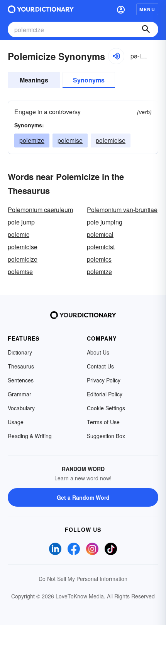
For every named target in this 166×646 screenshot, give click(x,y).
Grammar (19, 394)
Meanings (34, 79)
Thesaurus (21, 366)
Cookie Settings (106, 408)
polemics (99, 259)
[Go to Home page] (41, 9)
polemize (31, 140)
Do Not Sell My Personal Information (83, 579)
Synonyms (89, 79)
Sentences (21, 380)
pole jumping (104, 222)
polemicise (110, 140)
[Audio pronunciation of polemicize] (116, 56)
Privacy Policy (103, 380)
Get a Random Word (83, 497)
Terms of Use (103, 422)
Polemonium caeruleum (40, 209)
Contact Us (100, 366)
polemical (100, 234)
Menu (147, 9)
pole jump (21, 222)
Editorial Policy (104, 394)
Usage (16, 422)
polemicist (101, 246)
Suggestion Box (106, 436)
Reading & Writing (30, 436)
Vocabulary (21, 408)
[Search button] (146, 29)
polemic (18, 234)
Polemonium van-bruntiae (122, 209)
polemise (70, 140)
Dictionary (20, 352)
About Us (98, 352)
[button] (120, 9)
